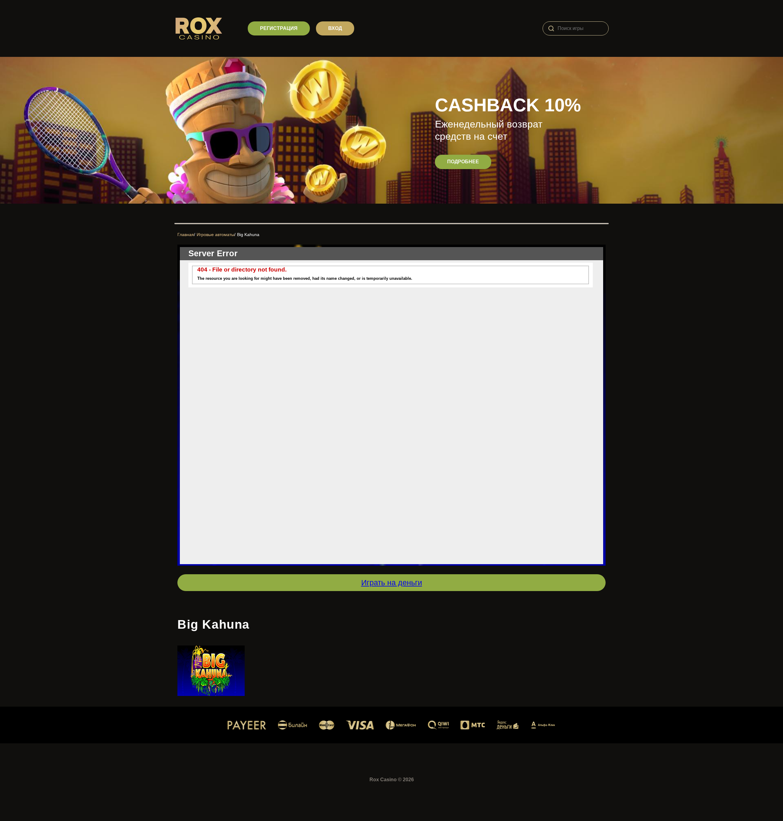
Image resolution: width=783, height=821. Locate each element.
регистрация (279, 28)
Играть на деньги (391, 582)
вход (335, 28)
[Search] (551, 28)
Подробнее (463, 161)
